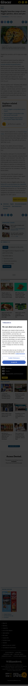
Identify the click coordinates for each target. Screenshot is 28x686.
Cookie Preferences (14, 358)
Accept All (14, 362)
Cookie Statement (20, 353)
